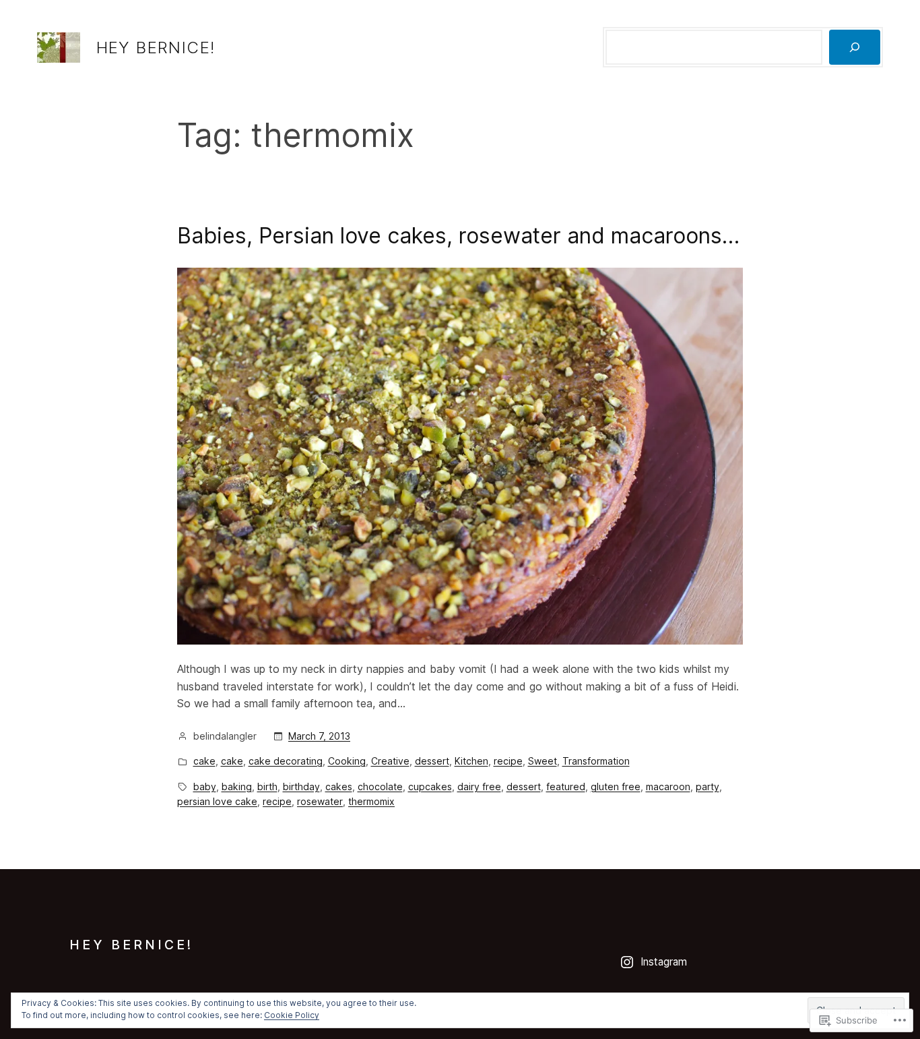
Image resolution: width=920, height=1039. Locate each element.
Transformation (596, 761)
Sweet (542, 761)
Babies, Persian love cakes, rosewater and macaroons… (458, 235)
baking (237, 786)
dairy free (479, 786)
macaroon (668, 786)
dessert (432, 761)
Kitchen (471, 761)
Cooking (347, 761)
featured (565, 786)
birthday (301, 786)
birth (267, 786)
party (707, 786)
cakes (338, 786)
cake (204, 761)
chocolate (380, 786)
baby (204, 786)
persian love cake (217, 801)
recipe (508, 761)
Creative (390, 761)
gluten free (615, 786)
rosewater (320, 801)
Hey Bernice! (156, 47)
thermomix (371, 801)
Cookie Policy (291, 1015)
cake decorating (286, 761)
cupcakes (430, 786)
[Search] (854, 47)
